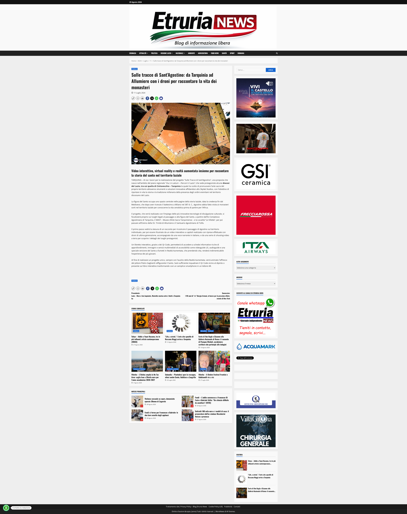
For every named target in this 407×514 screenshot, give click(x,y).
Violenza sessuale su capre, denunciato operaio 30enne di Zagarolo (137, 401)
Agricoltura (203, 53)
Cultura (134, 69)
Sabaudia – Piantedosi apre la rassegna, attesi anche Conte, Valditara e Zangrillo (180, 376)
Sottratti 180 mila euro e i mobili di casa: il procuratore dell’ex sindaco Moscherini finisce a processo (187, 415)
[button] (277, 53)
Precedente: (155, 296)
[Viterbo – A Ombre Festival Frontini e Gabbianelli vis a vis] (214, 361)
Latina (176, 369)
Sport (232, 53)
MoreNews (220, 511)
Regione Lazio (166, 53)
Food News (215, 53)
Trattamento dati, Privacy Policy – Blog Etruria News (186, 506)
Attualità (142, 53)
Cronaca (132, 53)
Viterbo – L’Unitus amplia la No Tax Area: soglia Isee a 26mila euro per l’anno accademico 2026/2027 (145, 377)
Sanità (224, 53)
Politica (154, 53)
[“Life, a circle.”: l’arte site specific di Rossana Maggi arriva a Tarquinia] (181, 323)
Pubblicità (228, 506)
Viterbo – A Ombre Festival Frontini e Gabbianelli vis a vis (213, 376)
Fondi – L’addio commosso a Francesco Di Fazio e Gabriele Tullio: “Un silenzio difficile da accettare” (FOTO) (187, 401)
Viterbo (142, 369)
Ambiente (191, 53)
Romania (241, 53)
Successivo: (207, 296)
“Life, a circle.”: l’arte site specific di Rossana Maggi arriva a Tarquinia (179, 338)
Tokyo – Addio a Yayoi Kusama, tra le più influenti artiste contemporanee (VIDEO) (145, 339)
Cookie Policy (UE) (216, 506)
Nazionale (179, 53)
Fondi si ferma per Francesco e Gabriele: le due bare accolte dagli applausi (137, 415)
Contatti (237, 506)
